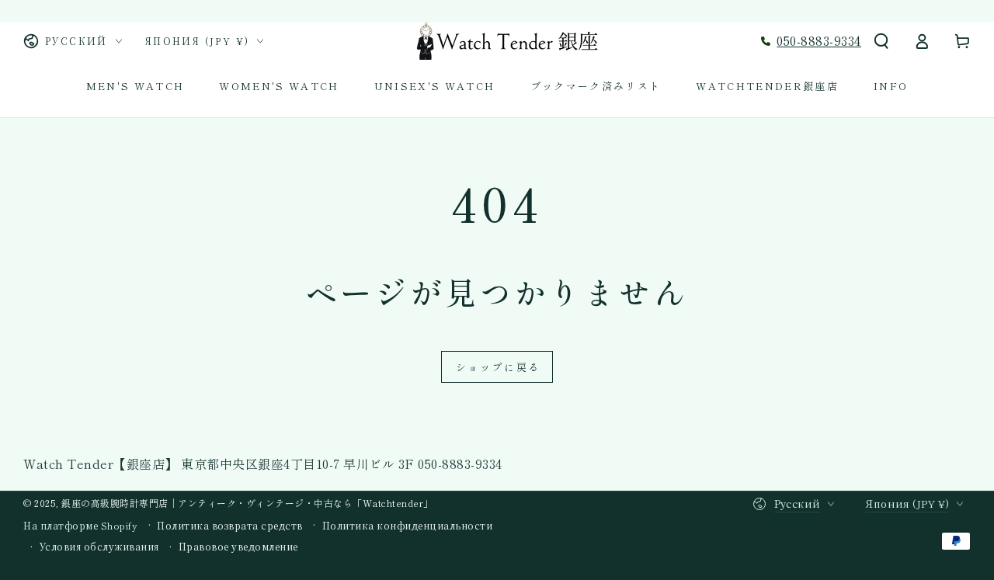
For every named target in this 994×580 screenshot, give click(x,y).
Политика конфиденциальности (407, 525)
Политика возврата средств (230, 525)
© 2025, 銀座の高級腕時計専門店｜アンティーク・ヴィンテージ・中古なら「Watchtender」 (228, 502)
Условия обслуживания (99, 546)
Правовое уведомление (238, 546)
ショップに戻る (498, 366)
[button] (881, 41)
